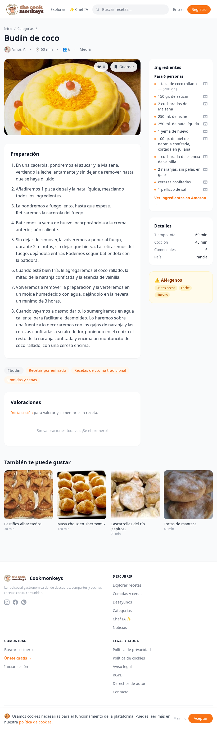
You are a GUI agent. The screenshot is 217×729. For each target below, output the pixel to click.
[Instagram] (7, 602)
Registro (199, 9)
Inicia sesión (22, 412)
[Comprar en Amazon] (205, 84)
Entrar (178, 9)
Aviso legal (122, 666)
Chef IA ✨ (122, 618)
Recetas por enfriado (47, 370)
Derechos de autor (129, 683)
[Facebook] (15, 602)
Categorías (25, 29)
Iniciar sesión (16, 666)
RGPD (118, 674)
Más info (180, 718)
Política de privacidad (132, 649)
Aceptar (200, 718)
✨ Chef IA (79, 9)
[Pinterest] (23, 602)
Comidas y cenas (22, 379)
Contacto (120, 691)
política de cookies (35, 722)
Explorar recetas (127, 585)
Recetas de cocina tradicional (100, 370)
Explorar (58, 9)
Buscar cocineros (19, 649)
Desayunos (122, 602)
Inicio (8, 29)
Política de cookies (129, 658)
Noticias (120, 627)
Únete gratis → (18, 658)
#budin (13, 370)
